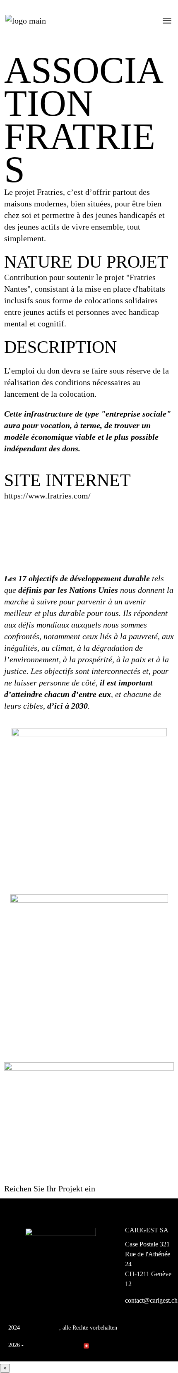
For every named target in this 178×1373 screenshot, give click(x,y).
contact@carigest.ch (151, 1300)
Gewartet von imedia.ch (53, 1345)
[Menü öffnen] (167, 21)
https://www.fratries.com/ (47, 495)
